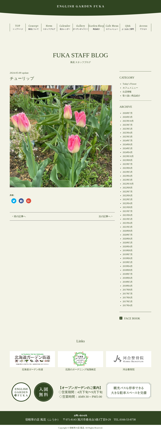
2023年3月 (128, 180)
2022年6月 (128, 195)
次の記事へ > (105, 216)
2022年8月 (128, 188)
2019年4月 (128, 266)
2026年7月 (128, 113)
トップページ (18, 27)
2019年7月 (128, 254)
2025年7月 (128, 125)
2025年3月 (128, 137)
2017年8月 (128, 290)
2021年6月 (128, 215)
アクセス (143, 27)
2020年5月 (128, 242)
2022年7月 (128, 191)
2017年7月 (128, 294)
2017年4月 (128, 305)
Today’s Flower (129, 84)
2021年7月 (128, 211)
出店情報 (127, 92)
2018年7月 (128, 274)
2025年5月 (128, 129)
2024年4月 (128, 152)
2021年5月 (128, 219)
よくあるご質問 (128, 27)
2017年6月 (128, 297)
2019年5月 (128, 262)
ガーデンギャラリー (80, 27)
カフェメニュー (112, 27)
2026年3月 (128, 117)
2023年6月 (128, 168)
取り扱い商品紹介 (131, 96)
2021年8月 (128, 207)
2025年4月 (128, 133)
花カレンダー (64, 27)
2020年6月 (128, 239)
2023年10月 (128, 156)
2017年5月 (128, 301)
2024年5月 (128, 148)
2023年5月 (128, 172)
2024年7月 (128, 140)
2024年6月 (128, 144)
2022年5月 (128, 199)
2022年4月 (128, 203)
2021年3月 (128, 227)
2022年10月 (128, 184)
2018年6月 (128, 278)
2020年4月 (128, 246)
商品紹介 (96, 27)
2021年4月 (128, 223)
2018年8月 (128, 270)
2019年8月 (128, 250)
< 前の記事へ (19, 216)
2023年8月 (128, 160)
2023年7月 (128, 164)
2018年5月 (128, 282)
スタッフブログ (49, 27)
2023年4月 (128, 176)
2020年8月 (128, 231)
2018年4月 (128, 286)
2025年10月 (128, 121)
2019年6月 (128, 258)
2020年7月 (128, 235)
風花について (33, 27)
